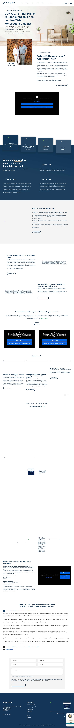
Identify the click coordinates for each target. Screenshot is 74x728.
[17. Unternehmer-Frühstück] (60, 359)
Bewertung (11, 29)
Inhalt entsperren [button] (19, 338)
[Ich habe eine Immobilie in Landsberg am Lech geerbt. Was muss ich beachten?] (37, 359)
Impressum (33, 723)
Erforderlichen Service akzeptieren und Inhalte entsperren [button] (65, 575)
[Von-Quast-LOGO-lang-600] (8, 2)
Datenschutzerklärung (18, 677)
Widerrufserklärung (51, 723)
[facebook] (3, 712)
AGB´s (46, 723)
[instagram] (5, 712)
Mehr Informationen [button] (37, 101)
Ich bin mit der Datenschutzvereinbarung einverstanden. (23, 675)
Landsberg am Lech (13, 570)
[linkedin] (9, 712)
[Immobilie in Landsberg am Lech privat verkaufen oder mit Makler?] (13, 359)
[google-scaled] (53, 537)
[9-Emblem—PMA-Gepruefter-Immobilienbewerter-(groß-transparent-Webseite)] (63, 538)
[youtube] (7, 712)
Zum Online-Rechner (20, 33)
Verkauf (6, 29)
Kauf (18, 29)
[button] (37, 609)
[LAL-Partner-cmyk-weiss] (54, 700)
